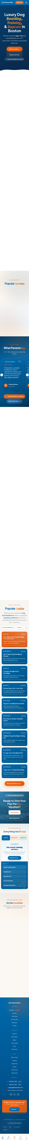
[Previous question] (19, 586)
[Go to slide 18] (28, 208)
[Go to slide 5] (12, 208)
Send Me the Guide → (14, 457)
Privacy (5, 1127)
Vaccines (14, 1060)
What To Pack (14, 1057)
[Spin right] (21, 528)
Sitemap (5, 1129)
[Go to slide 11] (19, 208)
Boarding (14, 1010)
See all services (14, 857)
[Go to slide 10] (18, 208)
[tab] (6, 837)
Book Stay (9, 315)
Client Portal (14, 1070)
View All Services (14, 327)
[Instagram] (11, 1094)
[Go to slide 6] (13, 208)
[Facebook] (14, 1094)
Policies (14, 1066)
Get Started (14, 812)
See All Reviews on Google (15, 396)
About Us (14, 1033)
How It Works (14, 1037)
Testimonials (14, 1043)
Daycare (14, 1013)
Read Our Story (13, 148)
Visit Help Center (13, 596)
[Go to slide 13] (22, 208)
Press (14, 1046)
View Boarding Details (18, 315)
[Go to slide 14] (23, 208)
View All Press (14, 266)
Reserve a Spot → (14, 49)
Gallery (14, 1040)
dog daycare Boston (10, 618)
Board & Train (14, 1019)
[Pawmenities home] (14, 1003)
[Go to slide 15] (24, 208)
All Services (14, 1022)
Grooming (14, 1016)
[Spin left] (8, 528)
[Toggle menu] (26, 2)
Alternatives (15, 1073)
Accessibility (17, 1127)
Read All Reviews (14, 401)
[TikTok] (18, 1094)
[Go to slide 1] (7, 208)
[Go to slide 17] (27, 208)
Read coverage (11, 201)
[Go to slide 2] (8, 208)
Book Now (19, 2)
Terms (10, 1127)
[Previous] (3, 192)
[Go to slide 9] (17, 208)
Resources (14, 1049)
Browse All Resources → (14, 783)
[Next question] (23, 586)
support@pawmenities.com (15, 1087)
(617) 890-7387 (13, 1081)
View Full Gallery (13, 533)
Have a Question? (14, 818)
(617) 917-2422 (13, 1084)
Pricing (14, 1025)
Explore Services (14, 55)
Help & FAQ (14, 1063)
